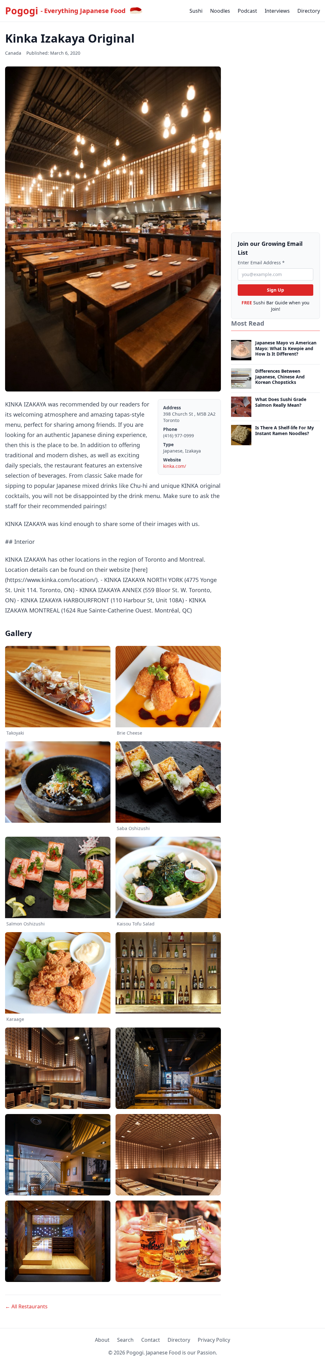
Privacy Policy (214, 1339)
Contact (150, 1339)
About (102, 1339)
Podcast (247, 10)
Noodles (220, 10)
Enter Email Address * (261, 263)
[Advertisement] (275, 127)
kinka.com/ (174, 466)
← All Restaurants (26, 1306)
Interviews (277, 10)
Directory (308, 10)
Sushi (195, 10)
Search (125, 1339)
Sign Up (275, 290)
